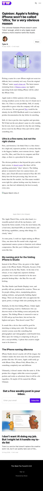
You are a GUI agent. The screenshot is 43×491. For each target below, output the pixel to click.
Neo (26, 109)
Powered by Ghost (21, 476)
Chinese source (20, 87)
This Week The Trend (18, 466)
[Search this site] (36, 3)
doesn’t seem (18, 165)
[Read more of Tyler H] (5, 39)
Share (37, 42)
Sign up (22, 472)
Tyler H (5, 44)
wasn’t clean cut (19, 84)
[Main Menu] (39, 3)
